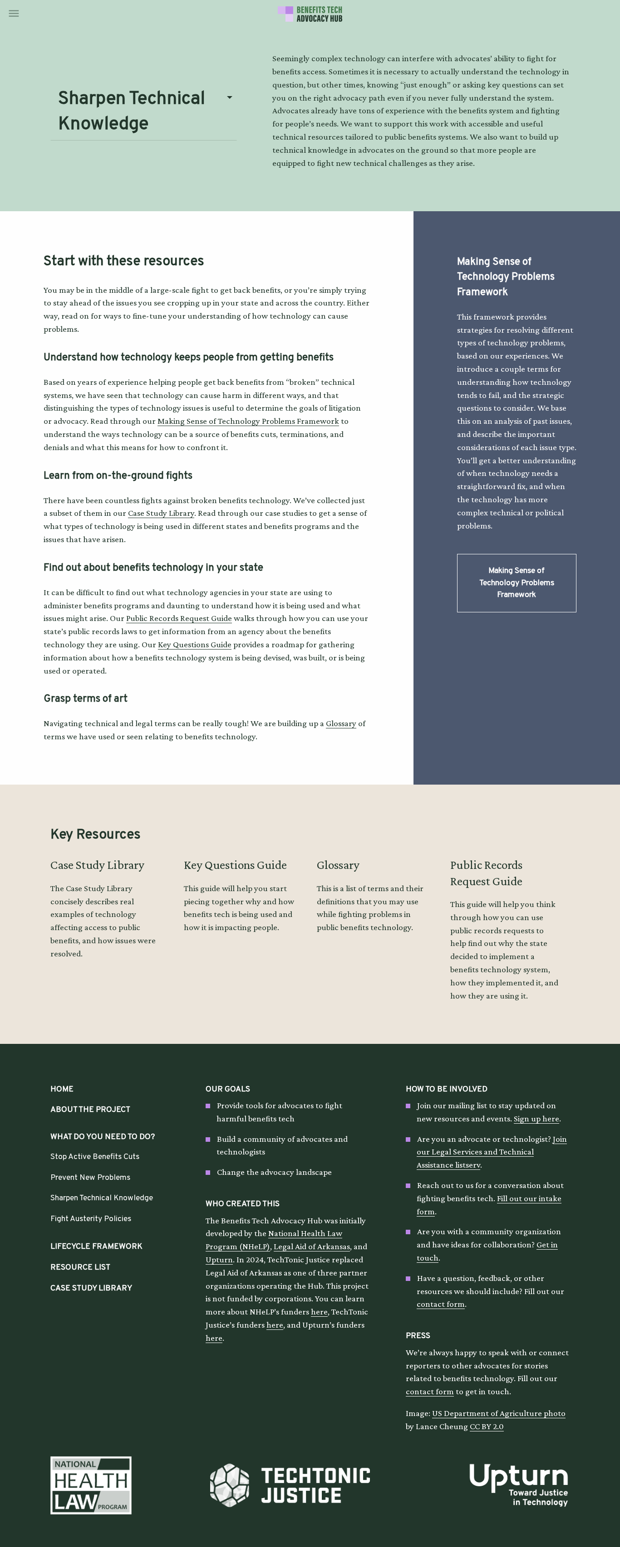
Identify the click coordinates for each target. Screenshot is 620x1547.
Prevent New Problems (90, 1178)
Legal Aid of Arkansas (312, 1246)
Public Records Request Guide (179, 618)
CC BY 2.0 (487, 1426)
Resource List (80, 1267)
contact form (441, 1304)
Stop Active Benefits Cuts (94, 1157)
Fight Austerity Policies (90, 1219)
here (319, 1311)
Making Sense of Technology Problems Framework (248, 421)
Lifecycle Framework (96, 1246)
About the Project (90, 1110)
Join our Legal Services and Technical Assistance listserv (492, 1152)
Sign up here (536, 1118)
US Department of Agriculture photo (499, 1413)
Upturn (219, 1259)
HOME (62, 1089)
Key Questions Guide (194, 644)
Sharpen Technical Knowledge (101, 1198)
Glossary (341, 723)
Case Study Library (161, 513)
